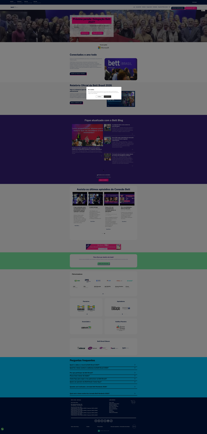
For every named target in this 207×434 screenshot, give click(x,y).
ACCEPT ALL (107, 96)
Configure (99, 96)
